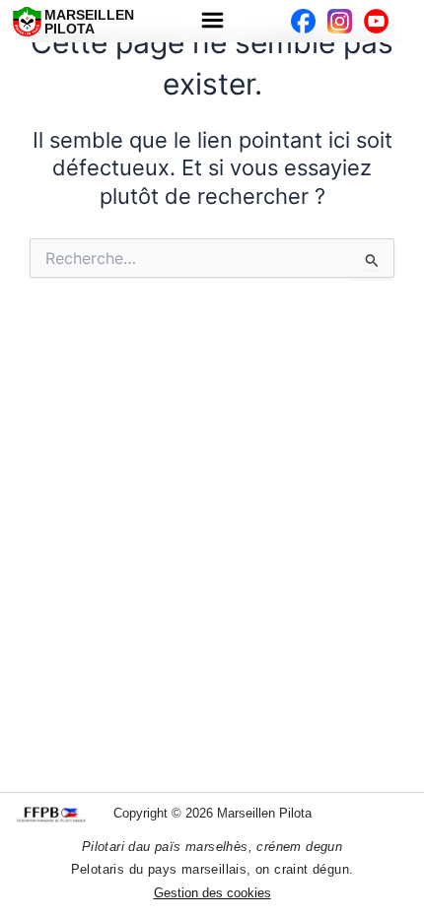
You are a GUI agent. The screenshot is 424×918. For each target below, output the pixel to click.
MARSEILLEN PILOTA (89, 21)
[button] (212, 21)
